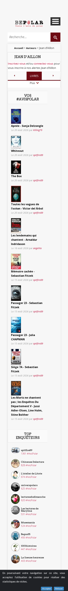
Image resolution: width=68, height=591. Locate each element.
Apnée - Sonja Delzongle (27, 126)
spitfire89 (38, 155)
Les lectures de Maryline (29, 509)
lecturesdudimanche (33, 497)
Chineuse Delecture (32, 462)
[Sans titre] (16, 116)
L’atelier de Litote (31, 473)
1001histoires (28, 546)
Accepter (46, 588)
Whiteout (17, 151)
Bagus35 (25, 534)
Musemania (28, 522)
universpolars (29, 485)
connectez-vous (43, 63)
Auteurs (31, 48)
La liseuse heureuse (32, 557)
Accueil (18, 48)
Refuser (59, 588)
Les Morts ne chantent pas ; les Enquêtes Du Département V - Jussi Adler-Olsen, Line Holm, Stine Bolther (26, 406)
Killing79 (37, 130)
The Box (16, 176)
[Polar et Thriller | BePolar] (29, 23)
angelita (37, 248)
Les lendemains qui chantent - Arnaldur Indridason (24, 240)
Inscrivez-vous (17, 63)
